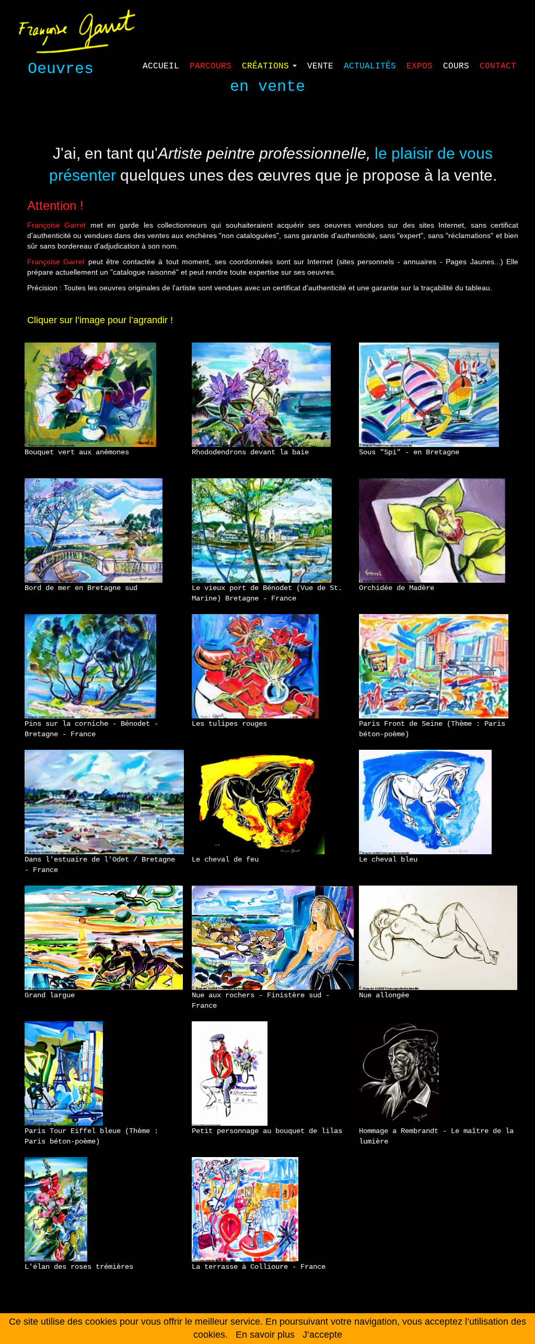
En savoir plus (265, 1334)
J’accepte (322, 1334)
